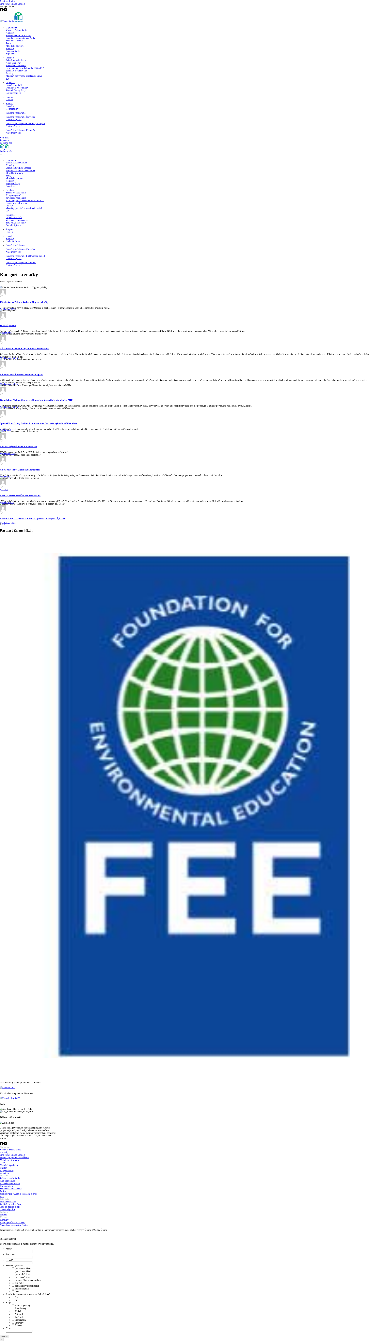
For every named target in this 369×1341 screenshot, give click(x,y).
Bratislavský (20, 1308)
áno (16, 1297)
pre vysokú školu (23, 1277)
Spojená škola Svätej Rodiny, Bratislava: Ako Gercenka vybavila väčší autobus (38, 423)
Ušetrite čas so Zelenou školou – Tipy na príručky (24, 302)
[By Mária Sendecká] (3, 414)
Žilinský (18, 1325)
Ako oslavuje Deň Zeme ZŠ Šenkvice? (18, 446)
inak (17, 1291)
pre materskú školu (23, 1268)
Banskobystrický (22, 1305)
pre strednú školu (23, 1274)
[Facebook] (1, 10)
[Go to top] (1, 1236)
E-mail (9, 1260)
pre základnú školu (23, 1271)
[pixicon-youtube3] (5, 1144)
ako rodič (19, 1283)
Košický (19, 1311)
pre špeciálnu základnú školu (28, 1280)
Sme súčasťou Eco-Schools (12, 4)
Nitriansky (20, 1314)
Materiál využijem (14, 1265)
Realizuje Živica (7, 1)
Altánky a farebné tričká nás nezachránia (20, 495)
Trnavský (19, 1323)
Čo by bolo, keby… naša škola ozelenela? (20, 469)
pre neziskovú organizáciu (27, 1286)
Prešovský (19, 1317)
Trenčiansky (20, 1320)
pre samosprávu (22, 1288)
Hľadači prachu (8, 325)
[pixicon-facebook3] (1, 1144)
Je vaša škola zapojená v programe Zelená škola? (28, 1294)
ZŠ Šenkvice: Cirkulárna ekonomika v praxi (21, 374)
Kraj (8, 1302)
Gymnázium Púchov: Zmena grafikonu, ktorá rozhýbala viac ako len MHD (37, 400)
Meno (9, 1248)
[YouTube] (5, 10)
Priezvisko (11, 1254)
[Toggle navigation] (1, 154)
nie (16, 1300)
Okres (9, 1328)
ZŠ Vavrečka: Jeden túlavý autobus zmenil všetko (24, 348)
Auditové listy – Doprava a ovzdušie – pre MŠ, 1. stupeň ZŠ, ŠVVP (32, 518)
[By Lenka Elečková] (3, 293)
